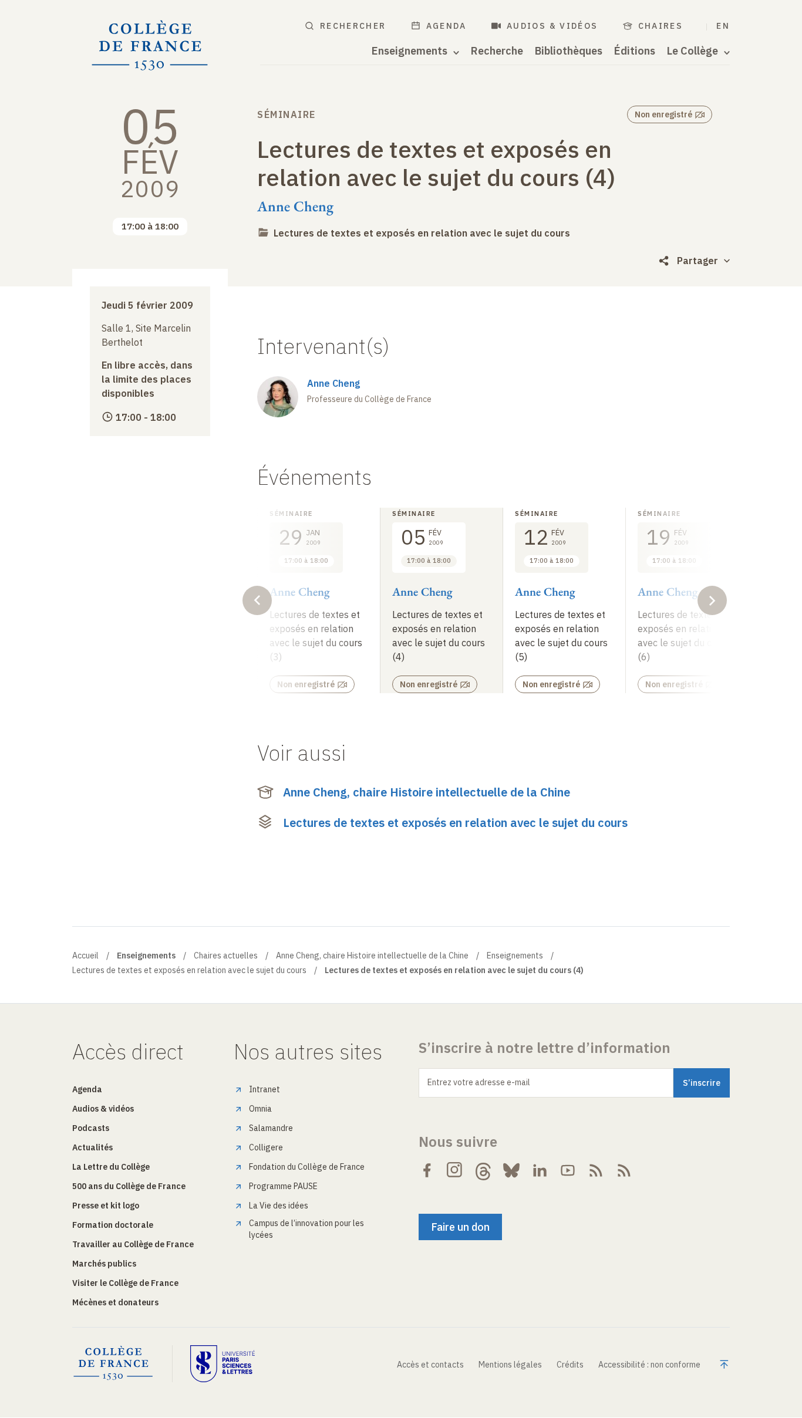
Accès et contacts (430, 1364)
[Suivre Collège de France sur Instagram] (455, 1170)
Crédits (570, 1364)
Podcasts (90, 1128)
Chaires (660, 26)
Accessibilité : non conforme (649, 1364)
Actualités (92, 1147)
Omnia (260, 1108)
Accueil (85, 955)
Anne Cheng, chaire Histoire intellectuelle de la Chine (426, 792)
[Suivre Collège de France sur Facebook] (427, 1170)
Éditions (634, 51)
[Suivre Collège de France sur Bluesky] (511, 1170)
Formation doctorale (112, 1225)
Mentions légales (510, 1364)
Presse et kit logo (105, 1205)
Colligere (266, 1147)
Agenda (446, 26)
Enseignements (515, 955)
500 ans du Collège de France (129, 1186)
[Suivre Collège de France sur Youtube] (568, 1170)
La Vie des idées (278, 1205)
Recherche (497, 51)
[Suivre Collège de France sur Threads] (483, 1170)
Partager (697, 260)
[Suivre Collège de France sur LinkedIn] (539, 1170)
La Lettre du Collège (111, 1167)
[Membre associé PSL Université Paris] (222, 1363)
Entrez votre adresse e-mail (478, 1082)
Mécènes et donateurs (115, 1302)
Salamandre (271, 1128)
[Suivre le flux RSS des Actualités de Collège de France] (596, 1170)
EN (723, 26)
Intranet (264, 1089)
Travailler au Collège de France (133, 1244)
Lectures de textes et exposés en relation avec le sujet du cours (422, 233)
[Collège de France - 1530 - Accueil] (150, 45)
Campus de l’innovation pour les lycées (306, 1229)
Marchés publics (104, 1263)
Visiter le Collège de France (125, 1283)
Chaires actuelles (226, 955)
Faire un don (460, 1227)
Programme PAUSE (283, 1186)
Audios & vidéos (552, 26)
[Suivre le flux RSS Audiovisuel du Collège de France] (624, 1170)
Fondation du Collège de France (307, 1167)
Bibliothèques (568, 51)
